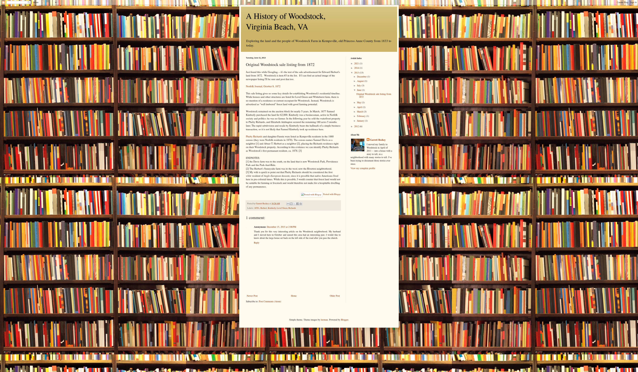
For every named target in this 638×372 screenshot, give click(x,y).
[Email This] (288, 203)
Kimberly (272, 208)
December (362, 76)
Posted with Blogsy (332, 194)
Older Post (335, 295)
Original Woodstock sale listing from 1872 (373, 95)
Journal (258, 86)
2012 (357, 126)
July (359, 85)
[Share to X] (294, 203)
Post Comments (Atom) (270, 301)
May (359, 102)
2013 (357, 72)
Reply (256, 242)
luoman (324, 319)
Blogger (344, 319)
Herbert (263, 208)
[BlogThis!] (291, 203)
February (361, 116)
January (361, 120)
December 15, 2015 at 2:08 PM (281, 226)
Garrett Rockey (378, 139)
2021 (357, 63)
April (360, 107)
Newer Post (252, 295)
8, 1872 (276, 86)
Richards (292, 208)
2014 (357, 67)
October (268, 86)
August (360, 81)
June (359, 90)
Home (294, 295)
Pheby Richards (254, 136)
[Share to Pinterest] (300, 203)
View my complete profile (363, 168)
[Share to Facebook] (297, 203)
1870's (256, 208)
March (360, 111)
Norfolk (250, 86)
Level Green (282, 208)
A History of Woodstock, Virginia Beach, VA (285, 21)
